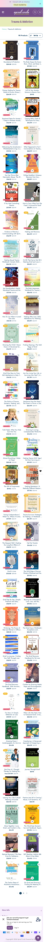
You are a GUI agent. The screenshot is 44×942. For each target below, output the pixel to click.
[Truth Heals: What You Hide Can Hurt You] (11, 418)
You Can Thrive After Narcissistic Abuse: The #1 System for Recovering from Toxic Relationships (12, 176)
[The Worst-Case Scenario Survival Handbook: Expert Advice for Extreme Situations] (32, 814)
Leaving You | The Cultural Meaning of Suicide (11, 799)
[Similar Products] (18, 44)
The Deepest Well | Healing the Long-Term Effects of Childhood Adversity (11, 544)
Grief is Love (11, 571)
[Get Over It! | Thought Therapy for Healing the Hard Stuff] (11, 757)
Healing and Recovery (32, 232)
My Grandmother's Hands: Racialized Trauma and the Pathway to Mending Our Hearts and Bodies (11, 289)
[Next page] (27, 893)
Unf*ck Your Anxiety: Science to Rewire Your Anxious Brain (32, 91)
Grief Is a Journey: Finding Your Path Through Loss (12, 657)
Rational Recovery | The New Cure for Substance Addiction (11, 855)
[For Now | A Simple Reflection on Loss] (11, 701)
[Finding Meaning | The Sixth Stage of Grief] (32, 333)
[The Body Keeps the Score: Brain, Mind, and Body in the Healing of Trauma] (32, 50)
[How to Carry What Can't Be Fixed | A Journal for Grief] (32, 191)
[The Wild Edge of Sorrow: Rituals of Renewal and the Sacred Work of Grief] (32, 559)
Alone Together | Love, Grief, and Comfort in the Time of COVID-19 (11, 827)
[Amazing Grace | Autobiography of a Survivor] (11, 729)
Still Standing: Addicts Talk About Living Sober (32, 855)
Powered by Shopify (32, 939)
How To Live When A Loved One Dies (11, 318)
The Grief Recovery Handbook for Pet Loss (32, 657)
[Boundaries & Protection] (11, 50)
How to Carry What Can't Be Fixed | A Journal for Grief (32, 204)
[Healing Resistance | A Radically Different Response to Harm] (32, 474)
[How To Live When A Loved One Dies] (11, 305)
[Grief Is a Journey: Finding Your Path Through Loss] (11, 644)
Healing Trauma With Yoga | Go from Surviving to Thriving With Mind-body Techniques (32, 459)
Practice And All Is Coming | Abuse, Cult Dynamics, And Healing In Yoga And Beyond (32, 799)
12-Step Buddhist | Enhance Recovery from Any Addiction (32, 176)
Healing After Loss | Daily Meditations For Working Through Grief (32, 318)
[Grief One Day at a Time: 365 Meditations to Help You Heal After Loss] (11, 361)
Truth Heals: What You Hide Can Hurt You (11, 431)
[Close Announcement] (40, 3)
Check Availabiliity (18, 5)
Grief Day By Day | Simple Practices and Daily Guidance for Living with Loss (11, 601)
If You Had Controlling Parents (11, 204)
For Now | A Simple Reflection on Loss (11, 714)
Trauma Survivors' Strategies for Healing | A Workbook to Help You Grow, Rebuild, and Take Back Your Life (32, 516)
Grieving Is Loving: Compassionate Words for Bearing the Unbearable (32, 431)
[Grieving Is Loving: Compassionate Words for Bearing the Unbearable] (32, 418)
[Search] (35, 12)
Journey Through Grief (32, 769)
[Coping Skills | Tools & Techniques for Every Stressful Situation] (32, 107)
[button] (3, 12)
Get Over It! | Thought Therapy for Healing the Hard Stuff (12, 770)
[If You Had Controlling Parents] (11, 191)
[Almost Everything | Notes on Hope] (11, 446)
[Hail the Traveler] (32, 531)
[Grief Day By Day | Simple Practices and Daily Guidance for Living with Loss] (11, 588)
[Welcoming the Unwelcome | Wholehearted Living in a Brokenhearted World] (11, 135)
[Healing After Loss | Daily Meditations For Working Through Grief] (32, 305)
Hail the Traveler (32, 543)
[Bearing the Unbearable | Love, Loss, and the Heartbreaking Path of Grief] (32, 588)
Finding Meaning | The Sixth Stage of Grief (32, 346)
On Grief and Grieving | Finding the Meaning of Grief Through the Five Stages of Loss (32, 883)
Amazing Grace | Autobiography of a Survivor (11, 742)
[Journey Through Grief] (32, 757)
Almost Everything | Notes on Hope (11, 459)
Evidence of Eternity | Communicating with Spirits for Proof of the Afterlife (12, 233)
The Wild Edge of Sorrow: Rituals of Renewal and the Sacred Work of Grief (32, 572)
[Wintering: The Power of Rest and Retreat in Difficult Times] (11, 616)
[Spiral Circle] (21, 12)
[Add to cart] (11, 57)
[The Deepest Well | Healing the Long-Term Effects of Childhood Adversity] (11, 531)
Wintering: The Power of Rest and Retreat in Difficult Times (12, 629)
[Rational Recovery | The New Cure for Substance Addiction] (11, 842)
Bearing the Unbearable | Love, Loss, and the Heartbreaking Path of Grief (32, 601)
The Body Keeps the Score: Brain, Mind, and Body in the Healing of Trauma (32, 63)
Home (4, 29)
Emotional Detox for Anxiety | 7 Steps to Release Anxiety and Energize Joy (11, 119)
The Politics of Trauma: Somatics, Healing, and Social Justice (11, 402)
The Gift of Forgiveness (11, 486)
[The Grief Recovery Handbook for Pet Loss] (32, 644)
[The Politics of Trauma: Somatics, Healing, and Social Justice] (11, 390)
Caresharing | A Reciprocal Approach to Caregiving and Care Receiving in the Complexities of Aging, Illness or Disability (32, 742)
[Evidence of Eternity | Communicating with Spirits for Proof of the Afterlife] (11, 220)
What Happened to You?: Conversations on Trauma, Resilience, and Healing (32, 148)
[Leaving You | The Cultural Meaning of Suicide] (11, 786)
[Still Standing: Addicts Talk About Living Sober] (32, 842)
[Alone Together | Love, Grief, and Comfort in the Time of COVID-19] (11, 814)
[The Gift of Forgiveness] (11, 474)
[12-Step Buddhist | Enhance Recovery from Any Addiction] (32, 163)
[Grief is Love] (11, 559)
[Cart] (40, 12)
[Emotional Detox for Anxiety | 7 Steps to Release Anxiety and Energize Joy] (11, 107)
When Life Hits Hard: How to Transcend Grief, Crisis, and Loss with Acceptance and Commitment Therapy (32, 714)
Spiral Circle (21, 939)
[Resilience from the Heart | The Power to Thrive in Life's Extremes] (32, 390)
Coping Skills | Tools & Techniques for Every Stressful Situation (32, 119)
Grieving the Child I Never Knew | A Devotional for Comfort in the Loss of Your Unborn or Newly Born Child (11, 346)
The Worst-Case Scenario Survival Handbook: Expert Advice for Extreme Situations (32, 827)
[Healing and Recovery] (32, 220)
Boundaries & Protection (12, 62)
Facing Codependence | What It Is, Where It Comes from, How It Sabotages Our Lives (11, 516)
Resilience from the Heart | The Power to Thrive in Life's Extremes (32, 402)
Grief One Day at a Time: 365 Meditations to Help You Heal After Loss (11, 374)
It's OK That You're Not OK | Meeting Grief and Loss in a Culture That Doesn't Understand (32, 261)
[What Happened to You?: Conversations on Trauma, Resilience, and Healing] (32, 135)
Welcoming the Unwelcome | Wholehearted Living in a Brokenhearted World (11, 148)
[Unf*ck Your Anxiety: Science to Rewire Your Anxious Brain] (32, 78)
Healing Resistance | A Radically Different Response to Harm (32, 487)
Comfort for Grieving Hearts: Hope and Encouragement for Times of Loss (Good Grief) (32, 685)
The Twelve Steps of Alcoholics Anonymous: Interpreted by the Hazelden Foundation (11, 883)
